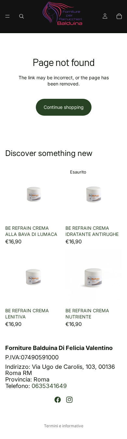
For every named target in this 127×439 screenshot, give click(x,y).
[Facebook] (58, 400)
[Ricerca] (21, 16)
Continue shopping (64, 107)
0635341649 (49, 385)
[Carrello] (119, 16)
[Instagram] (69, 400)
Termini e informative (63, 425)
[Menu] (7, 16)
